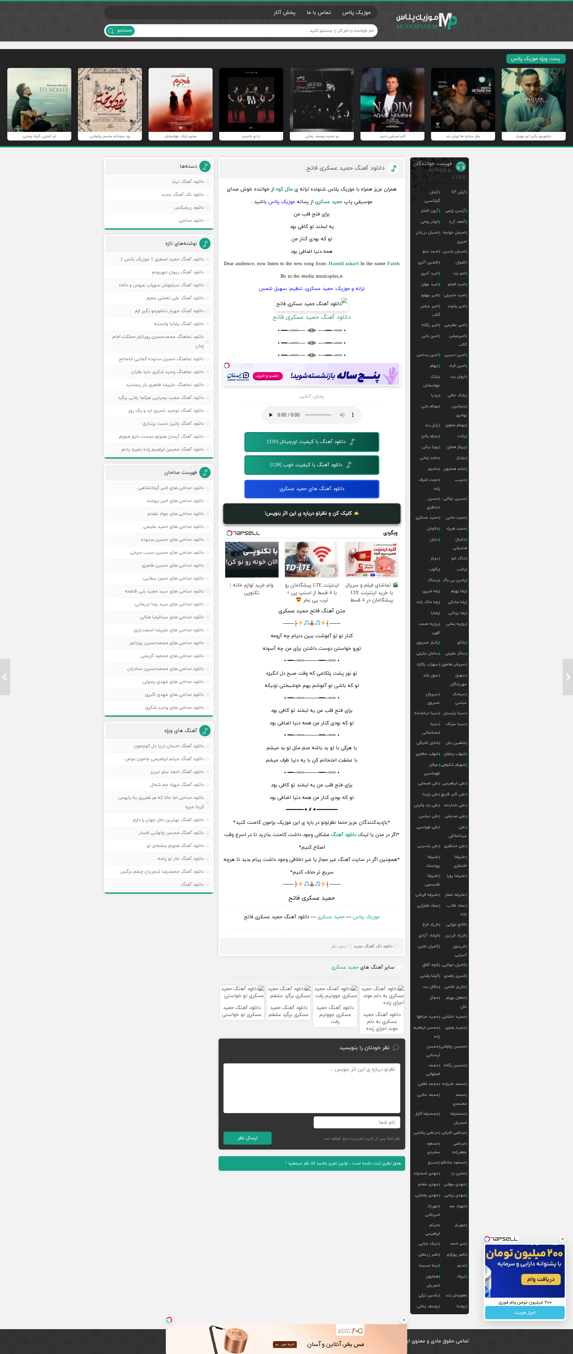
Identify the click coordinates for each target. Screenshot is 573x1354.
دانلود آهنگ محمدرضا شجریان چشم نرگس (162, 872)
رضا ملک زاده (427, 602)
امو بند (459, 273)
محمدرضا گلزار (426, 1113)
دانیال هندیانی (460, 544)
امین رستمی (427, 355)
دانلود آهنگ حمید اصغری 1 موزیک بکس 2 (162, 259)
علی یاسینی (427, 846)
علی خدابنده (454, 805)
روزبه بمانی (455, 624)
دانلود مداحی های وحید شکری (174, 708)
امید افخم (456, 284)
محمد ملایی (427, 1095)
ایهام (434, 365)
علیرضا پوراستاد (433, 861)
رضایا (434, 613)
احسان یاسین (454, 251)
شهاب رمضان (454, 754)
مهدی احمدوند (426, 1173)
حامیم (433, 469)
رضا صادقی (456, 602)
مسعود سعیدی (433, 1148)
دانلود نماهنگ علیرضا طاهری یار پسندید (165, 385)
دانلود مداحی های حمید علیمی (173, 527)
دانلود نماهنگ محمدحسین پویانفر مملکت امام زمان (158, 341)
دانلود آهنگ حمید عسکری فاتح (345, 168)
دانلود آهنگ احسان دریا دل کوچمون (169, 746)
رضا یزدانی (456, 613)
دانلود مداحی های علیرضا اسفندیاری (169, 630)
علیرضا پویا (456, 875)
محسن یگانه (454, 1065)
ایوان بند (457, 376)
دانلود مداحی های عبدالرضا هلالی (172, 617)
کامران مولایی (453, 965)
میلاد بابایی (428, 1243)
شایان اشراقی (427, 743)
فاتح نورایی (455, 924)
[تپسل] (226, 365)
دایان (434, 539)
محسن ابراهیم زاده (427, 1032)
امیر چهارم (429, 295)
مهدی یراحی (455, 1195)
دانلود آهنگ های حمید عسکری (312, 488)
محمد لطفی (428, 1084)
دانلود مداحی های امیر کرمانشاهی (171, 488)
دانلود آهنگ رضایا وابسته (179, 324)
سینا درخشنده (426, 713)
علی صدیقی (455, 816)
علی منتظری (454, 846)
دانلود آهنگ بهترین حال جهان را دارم (168, 820)
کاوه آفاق (430, 965)
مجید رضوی (455, 1027)
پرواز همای (456, 447)
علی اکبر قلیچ (453, 794)
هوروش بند (455, 1295)
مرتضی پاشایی (426, 1132)
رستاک (432, 580)
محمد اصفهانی (433, 1070)
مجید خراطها (427, 1016)
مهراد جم (457, 1206)
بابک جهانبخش (431, 381)
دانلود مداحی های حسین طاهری (173, 565)
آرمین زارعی (455, 210)
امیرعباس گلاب (458, 340)
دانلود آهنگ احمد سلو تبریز (177, 772)
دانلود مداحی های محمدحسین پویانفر (167, 643)
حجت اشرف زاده (429, 484)
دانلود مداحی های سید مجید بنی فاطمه (164, 591)
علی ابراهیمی (453, 783)
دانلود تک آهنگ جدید (373, 946)
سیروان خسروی (433, 698)
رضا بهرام (458, 591)
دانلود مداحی (191, 220)
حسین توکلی (454, 498)
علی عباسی (428, 816)
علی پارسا (430, 794)
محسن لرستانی (433, 1051)
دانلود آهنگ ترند (188, 182)
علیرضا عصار (455, 894)
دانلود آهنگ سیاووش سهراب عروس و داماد (161, 285)
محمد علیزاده (453, 1084)
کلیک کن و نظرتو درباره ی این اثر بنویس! (309, 513)
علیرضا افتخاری (460, 861)
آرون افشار (429, 210)
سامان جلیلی (427, 653)
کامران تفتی (428, 946)
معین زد (458, 1173)
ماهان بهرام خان (456, 1002)
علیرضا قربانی (426, 894)
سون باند (430, 675)
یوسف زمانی (427, 1306)
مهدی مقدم (428, 1184)
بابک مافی (456, 395)
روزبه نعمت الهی (429, 628)
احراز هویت (525, 1313)
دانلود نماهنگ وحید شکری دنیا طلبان (167, 372)
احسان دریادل (427, 232)
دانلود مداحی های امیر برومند (175, 501)
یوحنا (461, 1306)
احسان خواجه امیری (455, 237)
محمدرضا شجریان (458, 1118)
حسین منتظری (433, 503)
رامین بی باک (454, 580)
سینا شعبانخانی (431, 728)
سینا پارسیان (454, 713)
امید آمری (429, 273)
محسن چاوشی (452, 1046)
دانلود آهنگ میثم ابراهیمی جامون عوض (164, 759)
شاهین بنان (455, 743)
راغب (461, 569)
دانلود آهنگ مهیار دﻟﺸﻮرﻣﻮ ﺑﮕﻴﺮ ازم (169, 311)
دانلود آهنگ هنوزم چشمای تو (175, 846)
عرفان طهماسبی (432, 769)
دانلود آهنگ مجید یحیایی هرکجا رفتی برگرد (161, 398)
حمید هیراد (455, 528)
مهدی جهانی (454, 1184)
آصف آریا (457, 221)
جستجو (124, 30)
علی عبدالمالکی (458, 831)
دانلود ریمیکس (189, 207)
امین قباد (457, 365)
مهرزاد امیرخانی (432, 1210)
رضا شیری (430, 591)
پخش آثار (284, 12)
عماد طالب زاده (457, 910)
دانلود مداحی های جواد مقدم (176, 514)
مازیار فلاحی (455, 986)
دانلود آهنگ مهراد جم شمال (177, 785)
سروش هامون (453, 664)
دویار (434, 558)
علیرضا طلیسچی (432, 880)
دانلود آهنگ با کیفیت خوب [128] (306, 465)
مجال (433, 997)
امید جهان (429, 284)
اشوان (460, 262)
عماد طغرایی (427, 905)
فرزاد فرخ (430, 924)
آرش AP (458, 192)
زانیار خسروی (427, 642)
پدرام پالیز (429, 436)
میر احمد (457, 1243)
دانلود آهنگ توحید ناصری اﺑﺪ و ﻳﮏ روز (166, 411)
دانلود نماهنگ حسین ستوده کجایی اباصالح (161, 359)
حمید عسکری (331, 917)
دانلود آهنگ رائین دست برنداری (173, 424)
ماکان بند (430, 986)
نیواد (461, 1276)
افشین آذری (428, 262)
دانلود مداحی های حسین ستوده (172, 539)
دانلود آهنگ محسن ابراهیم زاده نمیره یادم (163, 449)
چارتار (460, 458)
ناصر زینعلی (428, 1254)
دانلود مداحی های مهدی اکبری (174, 695)
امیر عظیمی (454, 325)
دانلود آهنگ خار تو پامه (181, 859)
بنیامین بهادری (459, 411)
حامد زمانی (429, 458)
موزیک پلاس (427, 21)
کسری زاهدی (454, 976)
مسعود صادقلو (453, 1162)
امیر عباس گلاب (430, 310)
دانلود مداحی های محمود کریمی (172, 656)
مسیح (433, 1162)
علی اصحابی (428, 783)
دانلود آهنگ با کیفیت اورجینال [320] (306, 441)
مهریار (460, 1225)
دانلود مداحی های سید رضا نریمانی (169, 604)
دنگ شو (458, 558)
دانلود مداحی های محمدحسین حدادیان (165, 669)
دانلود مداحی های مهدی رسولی (173, 682)
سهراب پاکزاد (427, 664)
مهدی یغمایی (426, 1195)
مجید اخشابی (453, 1016)
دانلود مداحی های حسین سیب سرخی (167, 552)
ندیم (461, 1265)
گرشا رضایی (429, 976)
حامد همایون (454, 469)
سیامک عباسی (459, 698)
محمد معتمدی (460, 1099)
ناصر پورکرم (456, 1254)
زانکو (461, 642)
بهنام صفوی (455, 425)
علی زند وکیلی (426, 805)
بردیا (434, 395)
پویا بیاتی (430, 447)
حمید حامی (455, 517)
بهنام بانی (429, 406)
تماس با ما (319, 12)
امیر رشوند (456, 306)
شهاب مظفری (426, 754)
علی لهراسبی (427, 827)
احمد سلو (430, 251)
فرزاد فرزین (455, 935)
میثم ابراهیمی (432, 1229)
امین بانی (430, 336)
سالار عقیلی (455, 653)
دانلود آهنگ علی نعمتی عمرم (175, 298)
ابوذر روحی (429, 221)
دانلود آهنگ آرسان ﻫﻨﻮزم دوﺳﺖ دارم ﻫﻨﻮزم (161, 436)
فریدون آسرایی (460, 951)
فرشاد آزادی (428, 935)
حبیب (460, 479)
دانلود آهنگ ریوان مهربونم (178, 272)
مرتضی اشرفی (453, 1132)
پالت (461, 436)
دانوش (432, 528)
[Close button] (404, 1320)
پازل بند (431, 425)
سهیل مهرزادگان (458, 680)
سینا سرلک (455, 724)
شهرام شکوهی (453, 764)
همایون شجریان (433, 1281)
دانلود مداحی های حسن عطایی (173, 578)
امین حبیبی (455, 355)
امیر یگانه (429, 325)
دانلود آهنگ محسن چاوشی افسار (171, 833)
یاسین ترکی (428, 1295)
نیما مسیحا (428, 1265)
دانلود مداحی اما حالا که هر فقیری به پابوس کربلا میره (161, 802)
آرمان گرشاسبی (432, 196)
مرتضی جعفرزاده (459, 1148)
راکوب (433, 569)
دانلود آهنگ (192, 884)
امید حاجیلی (454, 295)
